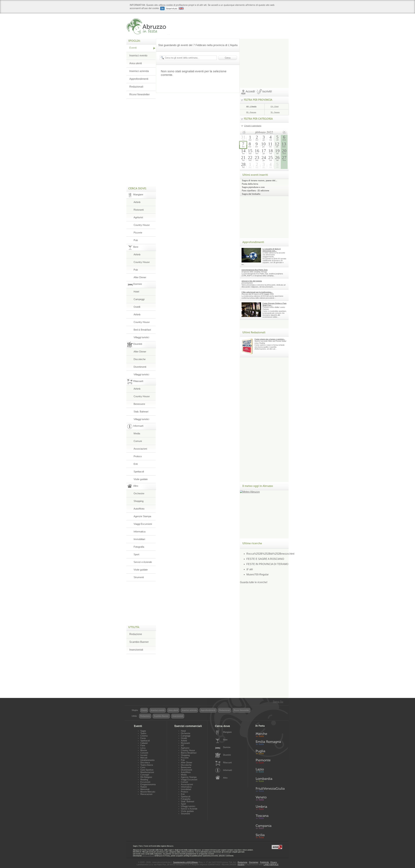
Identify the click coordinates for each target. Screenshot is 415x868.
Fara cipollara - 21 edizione (255, 190)
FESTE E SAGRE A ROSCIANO (265, 559)
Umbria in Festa (270, 808)
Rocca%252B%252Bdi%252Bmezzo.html (270, 553)
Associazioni (140, 448)
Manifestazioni (147, 772)
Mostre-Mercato (147, 792)
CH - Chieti (275, 106)
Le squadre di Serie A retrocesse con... (271, 250)
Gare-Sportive (146, 770)
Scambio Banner (139, 642)
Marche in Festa (270, 734)
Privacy (273, 862)
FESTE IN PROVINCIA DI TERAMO (267, 564)
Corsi (142, 767)
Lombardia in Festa (270, 780)
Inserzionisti (136, 649)
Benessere (139, 404)
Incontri (143, 755)
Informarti (227, 770)
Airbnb (137, 202)
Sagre (143, 731)
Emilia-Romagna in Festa (270, 743)
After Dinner (140, 277)
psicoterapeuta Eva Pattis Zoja (254, 270)
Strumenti (139, 577)
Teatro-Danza (146, 765)
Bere (225, 739)
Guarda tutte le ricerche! (253, 582)
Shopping (138, 501)
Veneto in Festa (270, 799)
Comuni (138, 441)
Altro (225, 778)
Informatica (139, 531)
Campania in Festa (270, 826)
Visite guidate (141, 479)
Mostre (143, 750)
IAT (182, 745)
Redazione (135, 634)
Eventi (133, 47)
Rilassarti (227, 762)
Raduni (143, 787)
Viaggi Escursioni (143, 524)
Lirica (142, 748)
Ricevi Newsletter (139, 94)
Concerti (144, 753)
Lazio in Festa (270, 771)
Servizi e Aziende (143, 562)
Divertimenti (140, 366)
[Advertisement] (264, 59)
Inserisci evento (138, 55)
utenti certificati (148, 856)
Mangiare (227, 732)
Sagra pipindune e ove (253, 187)
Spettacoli (139, 471)
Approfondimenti (138, 78)
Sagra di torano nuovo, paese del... (259, 180)
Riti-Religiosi (146, 777)
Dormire (226, 747)
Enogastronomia (148, 784)
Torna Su (278, 701)
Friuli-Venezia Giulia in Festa (270, 789)
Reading (144, 779)
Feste (143, 738)
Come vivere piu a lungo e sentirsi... (270, 339)
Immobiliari (139, 539)
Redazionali (136, 86)
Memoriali (144, 789)
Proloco (138, 456)
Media (137, 433)
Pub (136, 240)
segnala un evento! (222, 854)
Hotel (136, 291)
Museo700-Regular (257, 574)
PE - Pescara (251, 112)
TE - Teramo (275, 112)
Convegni (144, 774)
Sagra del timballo (251, 194)
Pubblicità (264, 862)
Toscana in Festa (270, 817)
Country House (142, 225)
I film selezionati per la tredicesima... (257, 292)
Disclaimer (253, 862)
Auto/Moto (139, 508)
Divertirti (227, 755)
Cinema (144, 736)
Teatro (143, 733)
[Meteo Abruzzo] (250, 491)
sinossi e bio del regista (252, 281)
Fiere (142, 745)
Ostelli (137, 306)
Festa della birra (250, 184)
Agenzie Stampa (142, 516)
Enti (136, 464)
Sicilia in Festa (270, 836)
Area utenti (135, 63)
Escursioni (145, 782)
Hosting (241, 864)
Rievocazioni (146, 794)
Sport (136, 554)
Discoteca (145, 762)
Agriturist (138, 217)
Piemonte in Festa (270, 762)
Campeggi (139, 299)
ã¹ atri (249, 569)
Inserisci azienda (139, 71)
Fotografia (139, 546)
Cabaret (144, 743)
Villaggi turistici (141, 337)
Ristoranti (139, 209)
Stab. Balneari (141, 411)
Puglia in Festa (270, 752)
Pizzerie (138, 232)
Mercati (143, 757)
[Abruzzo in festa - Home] (147, 26)
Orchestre (139, 493)
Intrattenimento (147, 760)
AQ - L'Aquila (251, 106)
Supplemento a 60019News (185, 862)
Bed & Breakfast (142, 329)
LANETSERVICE (271, 864)
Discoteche (140, 359)
